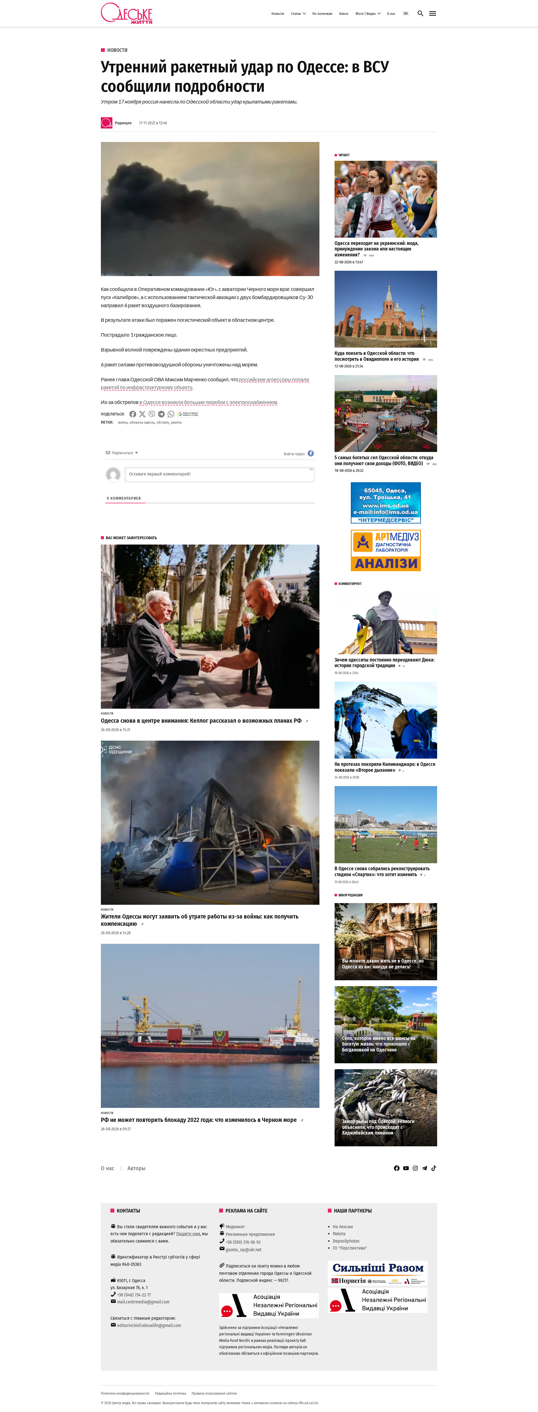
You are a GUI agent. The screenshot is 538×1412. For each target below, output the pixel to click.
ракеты (176, 422)
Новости (278, 13)
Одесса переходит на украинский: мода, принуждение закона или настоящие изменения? (377, 249)
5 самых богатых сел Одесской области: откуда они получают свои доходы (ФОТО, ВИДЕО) (384, 461)
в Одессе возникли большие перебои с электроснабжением (208, 402)
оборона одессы (142, 422)
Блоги (343, 13)
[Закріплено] (432, 13)
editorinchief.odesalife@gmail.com (149, 1325)
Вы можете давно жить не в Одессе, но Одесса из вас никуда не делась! (383, 964)
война (122, 422)
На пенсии (343, 1226)
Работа (339, 1233)
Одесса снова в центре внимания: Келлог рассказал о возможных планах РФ (201, 720)
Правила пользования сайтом (214, 1393)
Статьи (296, 13)
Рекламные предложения (250, 1234)
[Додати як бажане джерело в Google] (188, 414)
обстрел (163, 422)
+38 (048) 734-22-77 (134, 1295)
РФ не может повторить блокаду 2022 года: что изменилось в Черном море (199, 1120)
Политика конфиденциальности (125, 1393)
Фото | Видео (366, 13)
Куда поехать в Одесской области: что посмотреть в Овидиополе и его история (377, 356)
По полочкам (322, 13)
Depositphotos (346, 1241)
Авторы (136, 1168)
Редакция (123, 123)
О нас (391, 13)
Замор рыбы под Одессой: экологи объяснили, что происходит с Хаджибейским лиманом (378, 1127)
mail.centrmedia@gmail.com (143, 1302)
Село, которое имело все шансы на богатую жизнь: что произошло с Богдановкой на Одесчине (379, 1044)
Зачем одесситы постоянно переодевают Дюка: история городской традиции (385, 663)
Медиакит (235, 1226)
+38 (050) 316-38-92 (243, 1242)
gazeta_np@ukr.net (243, 1249)
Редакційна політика (170, 1393)
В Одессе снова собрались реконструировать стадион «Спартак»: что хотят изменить (382, 872)
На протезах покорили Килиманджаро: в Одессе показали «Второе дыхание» (385, 767)
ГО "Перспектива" (350, 1248)
